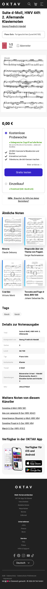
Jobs (24, 525)
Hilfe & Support (23, 549)
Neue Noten (23, 508)
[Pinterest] (18, 556)
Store (23, 532)
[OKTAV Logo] (11, 4)
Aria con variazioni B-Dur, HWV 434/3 (18, 413)
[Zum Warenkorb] (35, 4)
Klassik (6, 314)
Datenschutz (11, 576)
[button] (35, 164)
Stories (23, 512)
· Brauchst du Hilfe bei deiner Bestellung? (23, 199)
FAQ (23, 542)
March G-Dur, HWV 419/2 (13, 428)
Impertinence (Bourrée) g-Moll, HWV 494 (20, 418)
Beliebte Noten (23, 505)
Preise (23, 545)
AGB (3, 576)
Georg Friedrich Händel (14, 26)
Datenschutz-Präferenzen (26, 576)
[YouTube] (28, 556)
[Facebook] (14, 556)
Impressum (7, 579)
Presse (23, 529)
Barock (17, 314)
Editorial (23, 515)
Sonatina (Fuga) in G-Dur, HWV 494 (17, 423)
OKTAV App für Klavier (23, 498)
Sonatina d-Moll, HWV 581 (14, 408)
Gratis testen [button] (23, 172)
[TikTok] (32, 556)
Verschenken (23, 502)
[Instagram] (23, 556)
